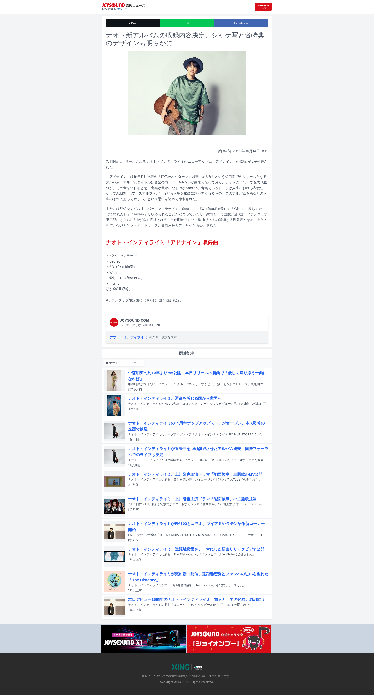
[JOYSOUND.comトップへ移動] (263, 7)
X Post (132, 23)
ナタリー (122, 8)
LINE (187, 23)
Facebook (241, 23)
